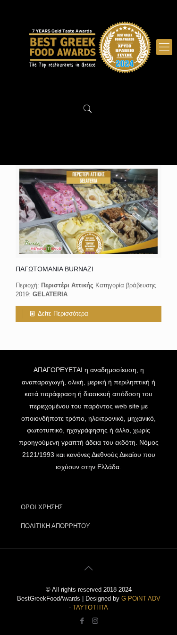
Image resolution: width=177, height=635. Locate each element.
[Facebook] (82, 621)
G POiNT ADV (140, 598)
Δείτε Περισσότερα (63, 313)
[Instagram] (95, 621)
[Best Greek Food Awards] (88, 47)
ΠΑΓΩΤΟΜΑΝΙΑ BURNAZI (54, 269)
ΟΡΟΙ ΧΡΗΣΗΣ (42, 507)
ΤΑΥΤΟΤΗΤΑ (90, 607)
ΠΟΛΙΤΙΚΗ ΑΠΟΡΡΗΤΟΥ (55, 525)
